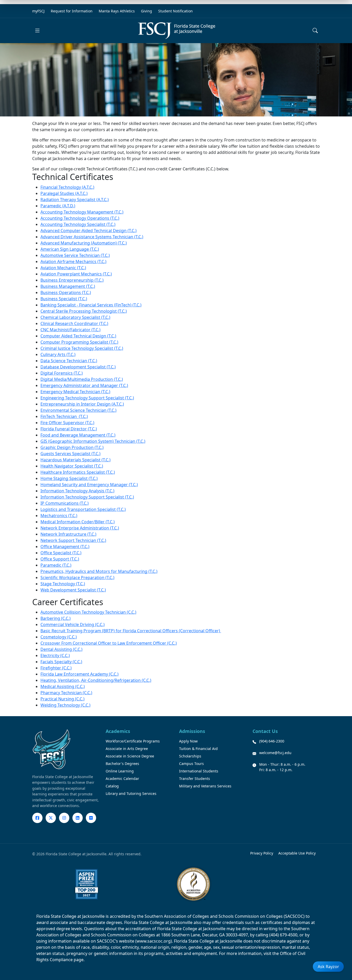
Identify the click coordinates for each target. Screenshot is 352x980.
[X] (51, 818)
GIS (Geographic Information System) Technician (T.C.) (92, 441)
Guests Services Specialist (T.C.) (70, 453)
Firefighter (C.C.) (56, 668)
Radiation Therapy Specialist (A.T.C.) (74, 199)
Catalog (112, 786)
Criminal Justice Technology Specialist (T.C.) (81, 348)
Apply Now (188, 741)
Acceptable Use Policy (297, 853)
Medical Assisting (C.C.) (62, 686)
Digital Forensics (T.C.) (61, 373)
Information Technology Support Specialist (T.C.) (87, 497)
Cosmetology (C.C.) (58, 637)
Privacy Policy (261, 853)
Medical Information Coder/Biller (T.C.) (77, 522)
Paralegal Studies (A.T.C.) (64, 193)
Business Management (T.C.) (67, 286)
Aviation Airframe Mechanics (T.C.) (73, 261)
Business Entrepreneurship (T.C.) (72, 280)
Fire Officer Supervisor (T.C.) (67, 422)
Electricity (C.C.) (55, 655)
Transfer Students (194, 778)
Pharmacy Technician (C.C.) (66, 693)
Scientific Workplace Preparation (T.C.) (77, 577)
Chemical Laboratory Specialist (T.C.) (75, 317)
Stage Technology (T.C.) (62, 584)
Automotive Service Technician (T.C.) (75, 255)
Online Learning (120, 771)
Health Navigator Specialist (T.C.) (71, 466)
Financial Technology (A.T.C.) (67, 187)
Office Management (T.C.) (64, 546)
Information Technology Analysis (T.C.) (77, 491)
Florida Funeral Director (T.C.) (68, 429)
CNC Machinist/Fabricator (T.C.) (70, 330)
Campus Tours (191, 763)
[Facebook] (37, 818)
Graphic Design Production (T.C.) (72, 447)
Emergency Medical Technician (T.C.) (75, 391)
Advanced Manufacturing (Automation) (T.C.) (83, 243)
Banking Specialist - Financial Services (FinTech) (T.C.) (90, 305)
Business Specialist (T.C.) (63, 299)
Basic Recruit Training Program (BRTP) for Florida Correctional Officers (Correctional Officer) (130, 631)
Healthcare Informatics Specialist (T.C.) (77, 472)
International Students (198, 771)
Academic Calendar (122, 778)
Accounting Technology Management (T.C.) (81, 212)
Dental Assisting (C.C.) (61, 649)
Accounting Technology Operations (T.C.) (79, 218)
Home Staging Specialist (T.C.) (69, 478)
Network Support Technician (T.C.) (73, 540)
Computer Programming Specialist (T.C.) (79, 342)
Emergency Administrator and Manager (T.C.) (84, 385)
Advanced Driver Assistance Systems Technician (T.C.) (91, 237)
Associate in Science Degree (130, 756)
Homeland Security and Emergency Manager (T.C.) (89, 484)
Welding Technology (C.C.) (65, 705)
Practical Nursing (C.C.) (62, 699)
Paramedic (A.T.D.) (57, 206)
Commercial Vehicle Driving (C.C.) (72, 624)
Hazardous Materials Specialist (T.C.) (75, 460)
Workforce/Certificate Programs (133, 741)
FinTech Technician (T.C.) (64, 416)
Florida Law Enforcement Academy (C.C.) (79, 674)
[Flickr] (91, 818)
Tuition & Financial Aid (198, 748)
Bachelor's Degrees (122, 763)
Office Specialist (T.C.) (60, 553)
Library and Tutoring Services (131, 793)
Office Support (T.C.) (59, 559)
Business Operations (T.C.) (65, 292)
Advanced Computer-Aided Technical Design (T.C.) (88, 230)
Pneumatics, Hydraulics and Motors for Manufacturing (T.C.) (98, 571)
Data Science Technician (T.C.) (68, 360)
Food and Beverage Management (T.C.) (77, 435)
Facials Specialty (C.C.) (61, 662)
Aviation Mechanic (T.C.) (63, 268)
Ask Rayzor (328, 966)
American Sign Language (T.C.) (69, 249)
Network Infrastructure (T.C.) (68, 534)
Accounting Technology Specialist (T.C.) (77, 224)
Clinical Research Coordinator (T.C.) (74, 323)
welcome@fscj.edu (275, 752)
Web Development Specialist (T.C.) (73, 590)
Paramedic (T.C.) (55, 565)
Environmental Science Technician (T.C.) (78, 410)
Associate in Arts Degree (127, 748)
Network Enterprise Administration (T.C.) (79, 528)
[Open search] (315, 30)
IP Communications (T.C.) (64, 503)
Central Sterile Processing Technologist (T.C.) (83, 311)
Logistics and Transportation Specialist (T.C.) (83, 509)
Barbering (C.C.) (55, 618)
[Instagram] (64, 818)
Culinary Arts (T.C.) (58, 354)
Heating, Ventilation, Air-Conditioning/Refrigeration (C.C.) (95, 680)
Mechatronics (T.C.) (58, 515)
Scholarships (190, 756)
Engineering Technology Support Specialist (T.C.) (87, 398)
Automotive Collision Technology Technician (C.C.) (88, 612)
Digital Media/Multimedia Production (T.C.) (81, 379)
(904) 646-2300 (271, 741)
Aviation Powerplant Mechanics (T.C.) (76, 274)
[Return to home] (176, 30)
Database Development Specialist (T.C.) (78, 367)
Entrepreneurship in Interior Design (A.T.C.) (82, 404)
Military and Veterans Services (205, 786)
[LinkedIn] (77, 818)
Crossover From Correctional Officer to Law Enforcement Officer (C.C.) (108, 643)
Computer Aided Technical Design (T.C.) (78, 336)
